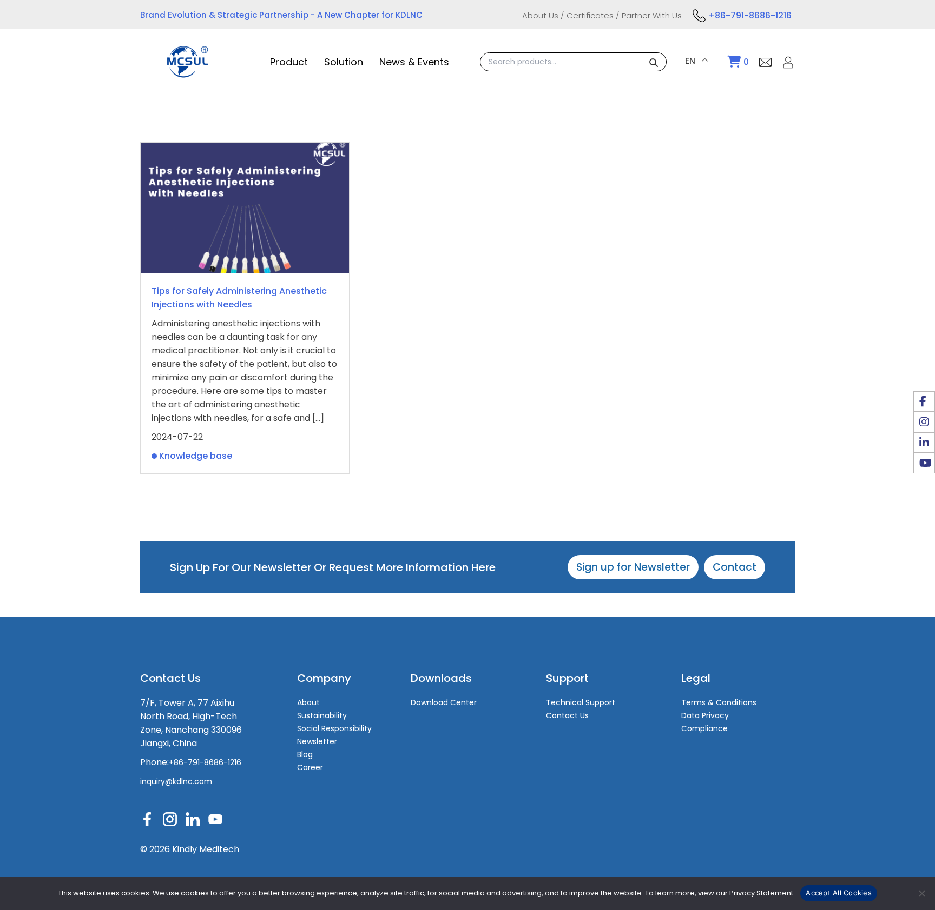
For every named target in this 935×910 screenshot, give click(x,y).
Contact (734, 567)
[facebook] (924, 401)
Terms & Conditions (718, 702)
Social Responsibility (334, 728)
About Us (540, 15)
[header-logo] (187, 72)
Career (310, 767)
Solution (343, 62)
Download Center (444, 702)
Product (289, 62)
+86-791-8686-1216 (750, 15)
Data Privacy (705, 715)
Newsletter (317, 741)
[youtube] (924, 463)
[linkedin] (924, 442)
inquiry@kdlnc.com (176, 781)
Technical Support (580, 702)
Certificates (590, 15)
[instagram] (924, 422)
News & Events (414, 62)
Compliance (704, 728)
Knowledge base (195, 456)
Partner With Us (652, 15)
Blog (305, 754)
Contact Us (567, 715)
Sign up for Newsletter (633, 567)
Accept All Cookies (839, 892)
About (308, 702)
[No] (921, 893)
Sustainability (322, 715)
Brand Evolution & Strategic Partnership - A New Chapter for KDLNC (281, 15)
